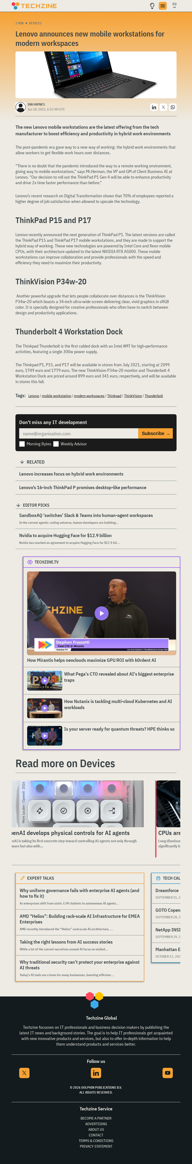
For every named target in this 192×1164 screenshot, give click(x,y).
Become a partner (96, 1118)
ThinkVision (133, 395)
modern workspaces (89, 395)
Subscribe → (156, 433)
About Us (96, 1129)
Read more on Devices (65, 763)
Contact (96, 1135)
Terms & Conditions (96, 1140)
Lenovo (33, 395)
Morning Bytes (39, 444)
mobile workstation (56, 395)
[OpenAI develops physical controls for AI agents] (76, 803)
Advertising (96, 1123)
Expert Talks (40, 878)
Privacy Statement (96, 1146)
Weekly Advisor (74, 444)
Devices (35, 23)
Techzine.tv (47, 562)
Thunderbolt (154, 395)
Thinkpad (114, 395)
